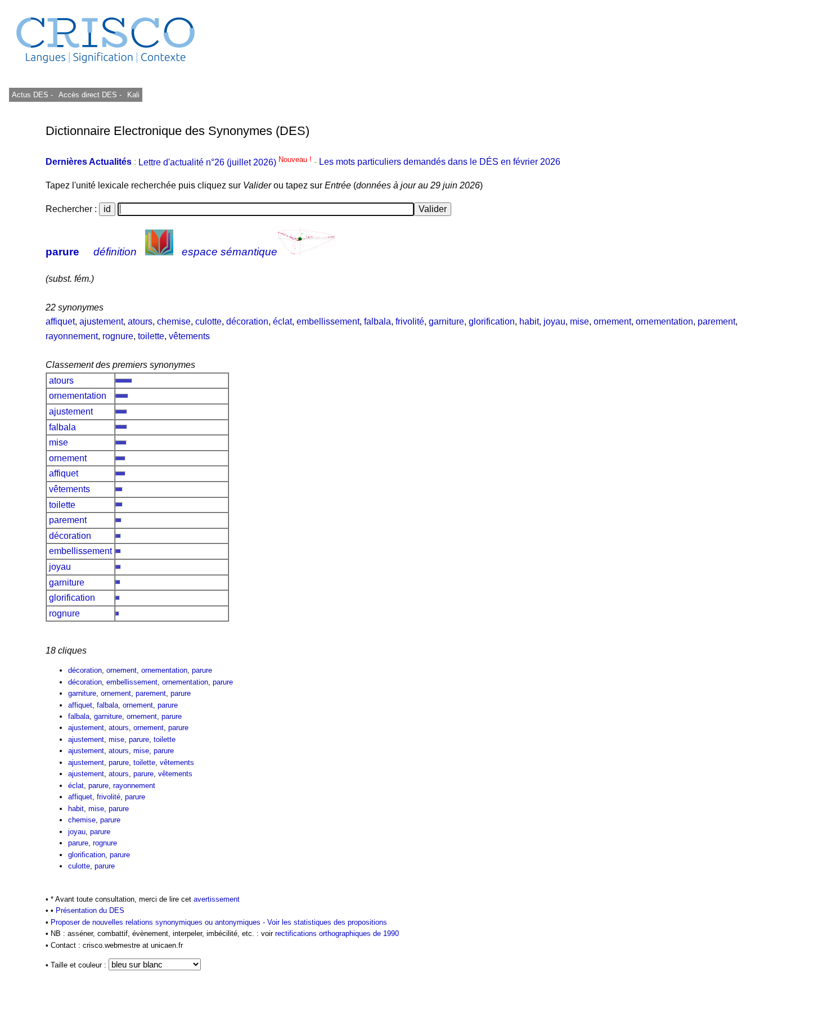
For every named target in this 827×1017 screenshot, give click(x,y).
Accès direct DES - (90, 95)
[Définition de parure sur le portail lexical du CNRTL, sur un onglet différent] (159, 252)
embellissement (327, 321)
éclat (282, 321)
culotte (208, 321)
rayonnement (72, 336)
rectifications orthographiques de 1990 (337, 933)
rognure (117, 336)
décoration (247, 321)
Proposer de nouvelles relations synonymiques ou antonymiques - (159, 922)
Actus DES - (32, 95)
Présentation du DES (90, 910)
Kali (133, 95)
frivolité (409, 321)
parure (62, 252)
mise (579, 321)
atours (140, 321)
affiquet (60, 321)
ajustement (101, 321)
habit (529, 321)
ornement (612, 321)
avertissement (217, 899)
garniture (446, 321)
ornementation (664, 321)
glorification (492, 321)
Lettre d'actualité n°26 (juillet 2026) (226, 162)
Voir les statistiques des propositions (327, 922)
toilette (151, 336)
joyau (554, 321)
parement (716, 321)
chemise (174, 321)
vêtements (189, 336)
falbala (377, 321)
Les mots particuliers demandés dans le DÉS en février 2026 (439, 162)
